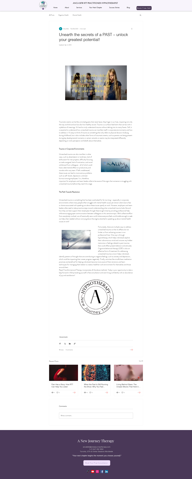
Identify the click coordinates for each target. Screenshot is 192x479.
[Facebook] (101, 471)
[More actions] (132, 29)
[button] (95, 3)
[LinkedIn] (106, 471)
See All (141, 361)
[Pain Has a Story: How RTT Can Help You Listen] (63, 373)
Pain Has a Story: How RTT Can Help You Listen (62, 385)
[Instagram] (97, 471)
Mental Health (77, 15)
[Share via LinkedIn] (70, 344)
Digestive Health (63, 15)
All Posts (51, 15)
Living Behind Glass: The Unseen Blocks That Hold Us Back (128, 385)
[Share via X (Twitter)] (65, 344)
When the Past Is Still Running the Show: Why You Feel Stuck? (96, 385)
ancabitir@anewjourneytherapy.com (96, 447)
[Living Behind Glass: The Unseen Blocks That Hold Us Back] (128, 373)
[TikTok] (88, 471)
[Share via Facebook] (60, 344)
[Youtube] (92, 471)
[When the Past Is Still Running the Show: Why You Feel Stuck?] (96, 373)
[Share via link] (75, 344)
